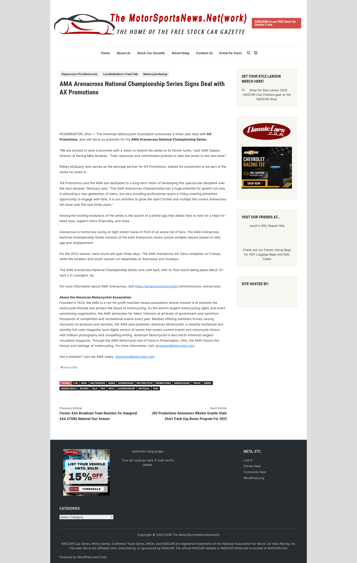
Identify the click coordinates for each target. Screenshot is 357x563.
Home (105, 53)
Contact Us (204, 53)
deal (84, 383)
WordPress (84, 557)
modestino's (69, 388)
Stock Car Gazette (151, 53)
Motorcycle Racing (155, 74)
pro (103, 388)
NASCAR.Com (277, 548)
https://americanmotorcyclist (156, 286)
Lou (75, 383)
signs (111, 383)
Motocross (97, 383)
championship (126, 388)
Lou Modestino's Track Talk (120, 74)
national (144, 388)
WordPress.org (254, 478)
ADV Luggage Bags (262, 254)
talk (94, 388)
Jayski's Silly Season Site (266, 226)
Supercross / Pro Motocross (79, 74)
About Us (123, 53)
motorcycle (144, 383)
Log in (248, 460)
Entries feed (252, 466)
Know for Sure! (230, 53)
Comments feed (255, 472)
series (207, 383)
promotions (163, 383)
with (111, 388)
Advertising (180, 53)
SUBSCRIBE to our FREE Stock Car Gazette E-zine (275, 23)
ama (155, 388)
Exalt (103, 557)
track (197, 383)
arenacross (182, 383)
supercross (126, 383)
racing (84, 388)
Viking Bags (282, 250)
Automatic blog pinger (148, 451)
